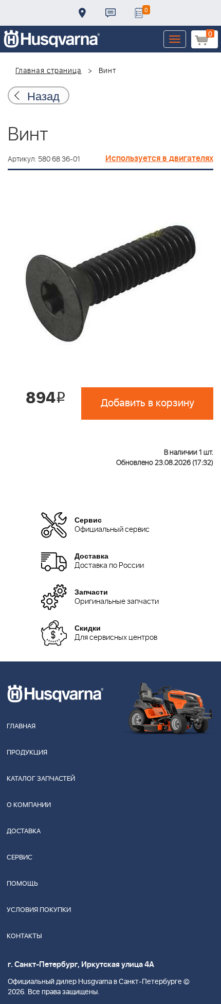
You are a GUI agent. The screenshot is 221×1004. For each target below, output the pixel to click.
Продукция (27, 753)
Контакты (110, 13)
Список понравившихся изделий (139, 13)
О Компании (29, 805)
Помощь (22, 884)
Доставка (82, 13)
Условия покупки (39, 910)
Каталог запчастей (41, 779)
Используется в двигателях (159, 158)
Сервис (19, 858)
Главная (21, 726)
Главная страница (48, 71)
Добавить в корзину (147, 403)
